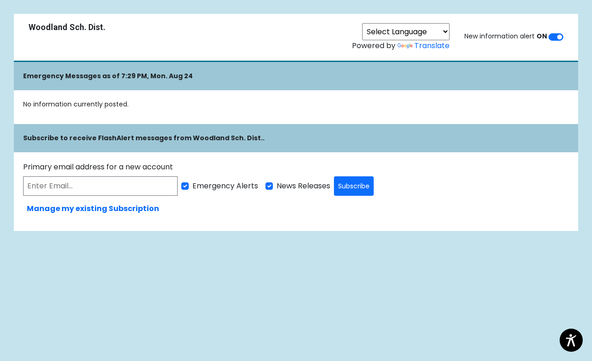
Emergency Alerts (225, 185)
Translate (432, 45)
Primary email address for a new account (98, 167)
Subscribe (354, 186)
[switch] (556, 37)
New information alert (505, 36)
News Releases (303, 185)
